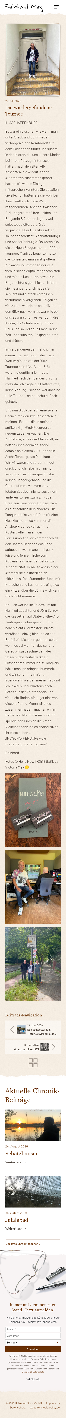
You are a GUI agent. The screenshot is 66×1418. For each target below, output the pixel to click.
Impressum (53, 1403)
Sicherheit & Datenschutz (33, 1371)
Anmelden (33, 1349)
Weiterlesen (14, 1162)
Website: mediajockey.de (45, 1407)
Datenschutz (18, 1407)
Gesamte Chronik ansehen (22, 1243)
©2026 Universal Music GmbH (24, 1403)
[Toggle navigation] (56, 6)
